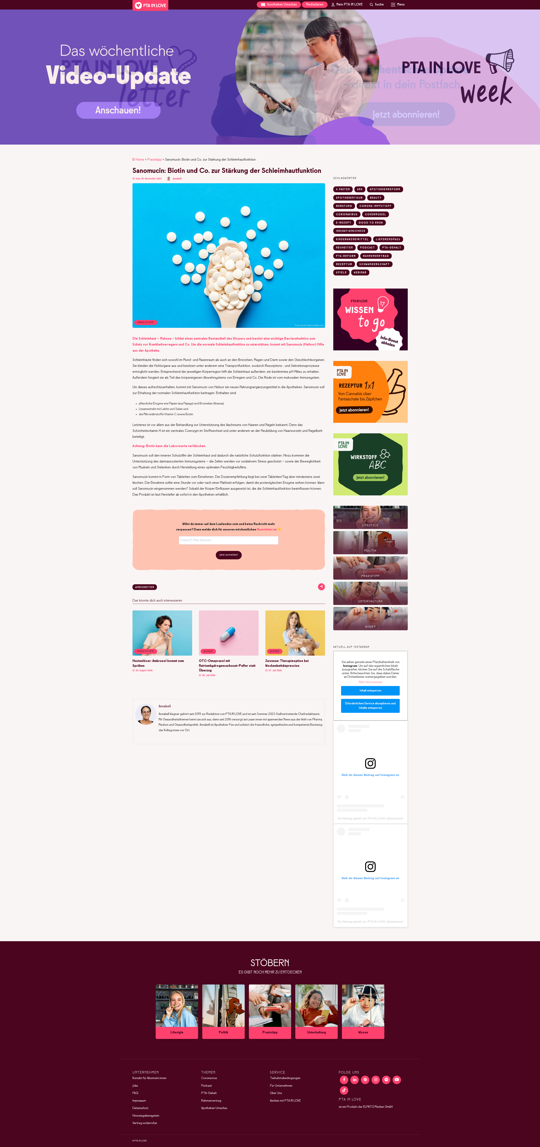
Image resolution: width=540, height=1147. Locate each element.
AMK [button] (360, 189)
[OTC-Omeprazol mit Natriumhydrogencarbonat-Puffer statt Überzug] (229, 654)
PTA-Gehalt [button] (391, 248)
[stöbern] (177, 1011)
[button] (270, 77)
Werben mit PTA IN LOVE (285, 1100)
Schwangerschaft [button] (374, 264)
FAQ (135, 1093)
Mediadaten (314, 4)
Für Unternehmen (281, 1085)
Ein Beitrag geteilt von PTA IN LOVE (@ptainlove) (370, 818)
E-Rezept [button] (343, 223)
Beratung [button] (344, 206)
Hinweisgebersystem (145, 1115)
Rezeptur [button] (344, 264)
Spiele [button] (341, 273)
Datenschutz (140, 1108)
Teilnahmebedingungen (285, 1078)
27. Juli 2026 (275, 670)
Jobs (135, 1085)
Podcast (206, 1085)
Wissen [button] (208, 651)
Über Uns (276, 1093)
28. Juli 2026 (208, 675)
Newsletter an (267, 529)
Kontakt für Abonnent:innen (149, 1078)
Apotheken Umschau (281, 4)
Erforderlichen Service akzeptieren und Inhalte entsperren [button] (370, 705)
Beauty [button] (376, 198)
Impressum (139, 1100)
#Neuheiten (144, 587)
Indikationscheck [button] (350, 231)
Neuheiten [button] (344, 248)
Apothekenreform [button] (385, 189)
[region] (270, 77)
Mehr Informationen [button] (370, 682)
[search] (377, 4)
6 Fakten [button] (343, 189)
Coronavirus (209, 1078)
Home (140, 159)
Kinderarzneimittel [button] (352, 240)
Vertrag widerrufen (144, 1123)
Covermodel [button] (375, 215)
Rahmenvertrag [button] (376, 256)
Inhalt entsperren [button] (370, 690)
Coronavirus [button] (347, 215)
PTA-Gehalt (209, 1093)
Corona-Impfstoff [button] (375, 206)
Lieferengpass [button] (388, 240)
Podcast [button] (367, 248)
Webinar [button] (360, 273)
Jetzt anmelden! (229, 555)
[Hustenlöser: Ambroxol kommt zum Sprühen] (162, 654)
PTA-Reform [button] (346, 256)
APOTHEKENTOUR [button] (349, 198)
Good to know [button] (371, 223)
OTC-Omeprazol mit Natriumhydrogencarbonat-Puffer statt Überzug (227, 666)
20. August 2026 (144, 670)
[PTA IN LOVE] (150, 5)
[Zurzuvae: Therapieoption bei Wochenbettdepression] (295, 654)
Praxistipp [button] (145, 651)
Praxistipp (154, 159)
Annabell (177, 178)
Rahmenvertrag (211, 1100)
